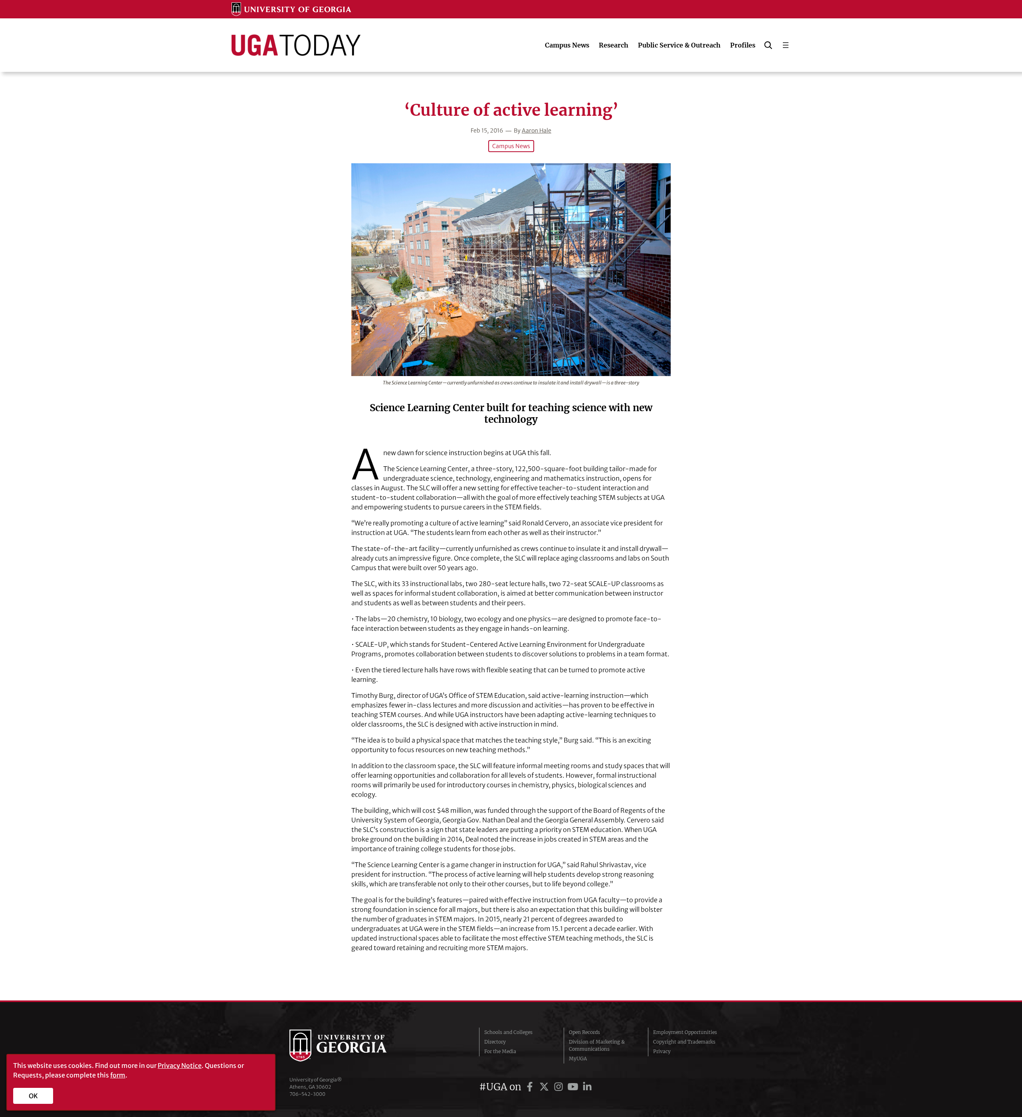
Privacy (662, 1051)
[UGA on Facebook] (531, 1087)
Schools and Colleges (508, 1032)
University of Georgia (349, 1046)
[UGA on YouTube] (574, 1087)
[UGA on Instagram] (560, 1087)
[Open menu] (785, 45)
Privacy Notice (180, 1065)
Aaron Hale (536, 130)
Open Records (584, 1032)
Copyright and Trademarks (684, 1042)
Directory (495, 1042)
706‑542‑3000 (307, 1094)
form (117, 1075)
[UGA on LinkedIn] (587, 1087)
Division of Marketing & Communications (597, 1045)
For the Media (500, 1051)
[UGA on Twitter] (545, 1087)
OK (33, 1096)
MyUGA (578, 1059)
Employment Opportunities (685, 1032)
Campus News (511, 146)
